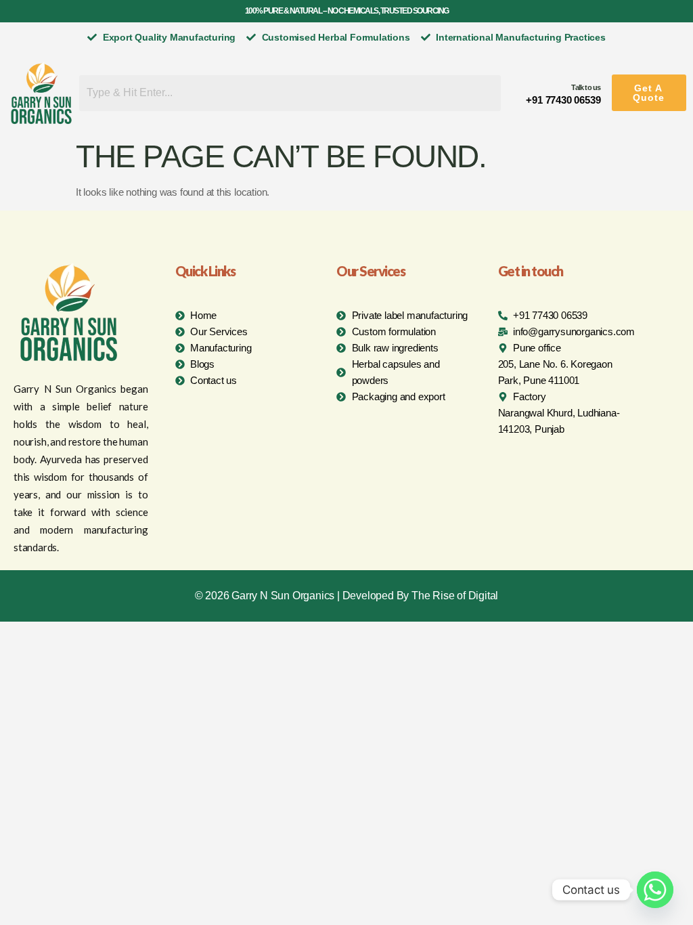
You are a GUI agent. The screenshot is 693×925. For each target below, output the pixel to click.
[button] (649, 92)
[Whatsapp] (655, 890)
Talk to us (585, 87)
